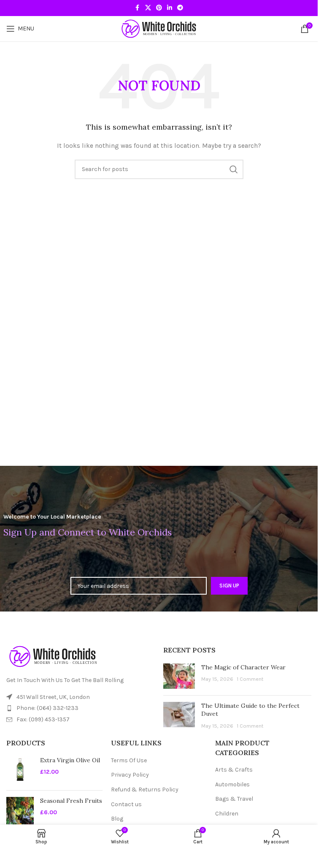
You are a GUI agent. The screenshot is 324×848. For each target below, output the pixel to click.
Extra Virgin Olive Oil (70, 760)
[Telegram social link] (180, 8)
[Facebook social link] (137, 8)
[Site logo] (159, 28)
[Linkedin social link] (170, 8)
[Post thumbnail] (179, 676)
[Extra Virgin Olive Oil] (20, 770)
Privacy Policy (130, 774)
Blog (117, 818)
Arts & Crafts (234, 769)
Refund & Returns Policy (144, 789)
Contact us (126, 804)
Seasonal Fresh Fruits (71, 801)
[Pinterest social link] (159, 8)
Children (226, 813)
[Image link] (52, 656)
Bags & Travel (234, 798)
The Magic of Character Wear (243, 667)
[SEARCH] (233, 169)
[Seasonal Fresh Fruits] (20, 810)
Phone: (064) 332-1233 (47, 708)
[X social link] (148, 8)
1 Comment (250, 679)
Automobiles (232, 784)
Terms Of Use (129, 760)
